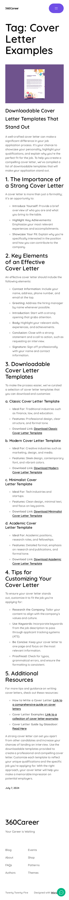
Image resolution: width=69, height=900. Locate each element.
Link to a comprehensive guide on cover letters (37, 704)
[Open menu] (56, 8)
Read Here (19, 728)
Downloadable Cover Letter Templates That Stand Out (31, 118)
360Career (12, 8)
